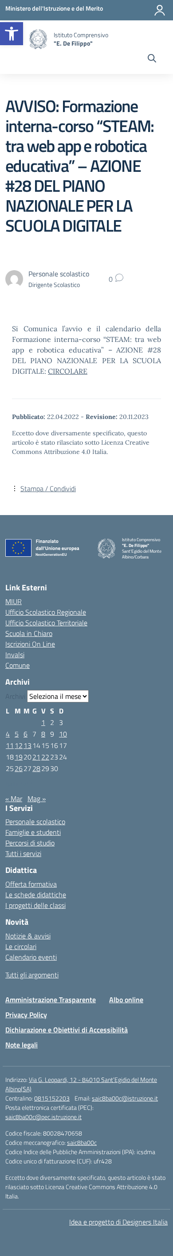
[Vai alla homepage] (38, 39)
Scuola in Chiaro (28, 633)
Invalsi (14, 654)
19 (19, 757)
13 (27, 745)
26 (19, 768)
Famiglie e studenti (33, 832)
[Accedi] (160, 10)
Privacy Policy (26, 1014)
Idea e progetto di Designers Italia (118, 1222)
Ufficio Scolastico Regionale (45, 612)
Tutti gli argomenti (32, 974)
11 (10, 745)
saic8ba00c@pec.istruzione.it (43, 1116)
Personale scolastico (35, 821)
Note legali (21, 1044)
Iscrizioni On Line (30, 644)
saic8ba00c (82, 1142)
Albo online (126, 999)
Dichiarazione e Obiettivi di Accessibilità (66, 1029)
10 (63, 734)
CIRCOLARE (67, 371)
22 (45, 757)
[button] (11, 33)
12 (19, 745)
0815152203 (52, 1098)
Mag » (37, 798)
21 (36, 757)
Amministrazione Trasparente (50, 999)
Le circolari (20, 946)
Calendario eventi (31, 957)
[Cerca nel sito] (152, 59)
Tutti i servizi (23, 853)
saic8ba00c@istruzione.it (125, 1098)
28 (36, 768)
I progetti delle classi (35, 905)
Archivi (15, 696)
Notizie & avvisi (28, 935)
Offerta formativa (31, 884)
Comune (17, 665)
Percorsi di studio (30, 842)
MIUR (13, 601)
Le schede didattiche (35, 894)
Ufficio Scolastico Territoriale (46, 622)
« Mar (13, 798)
